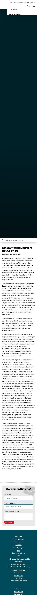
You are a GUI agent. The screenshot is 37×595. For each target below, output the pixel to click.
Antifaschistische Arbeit (18, 581)
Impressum (18, 591)
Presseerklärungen (18, 539)
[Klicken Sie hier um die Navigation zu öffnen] (34, 6)
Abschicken (9, 522)
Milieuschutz (18, 575)
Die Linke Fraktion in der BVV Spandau (22, 2)
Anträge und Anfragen (18, 564)
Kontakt (19, 589)
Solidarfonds (18, 573)
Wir (18, 550)
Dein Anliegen (15, 14)
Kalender (14, 9)
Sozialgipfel (18, 578)
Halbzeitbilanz (18, 542)
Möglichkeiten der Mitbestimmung (18, 567)
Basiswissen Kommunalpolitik (18, 559)
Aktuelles (8, 240)
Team (18, 556)
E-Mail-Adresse (10, 503)
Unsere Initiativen (18, 570)
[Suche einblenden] (28, 6)
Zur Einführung (18, 562)
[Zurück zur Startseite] (2, 240)
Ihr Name (7, 495)
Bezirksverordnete (18, 553)
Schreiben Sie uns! (18, 489)
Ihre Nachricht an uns (11, 512)
